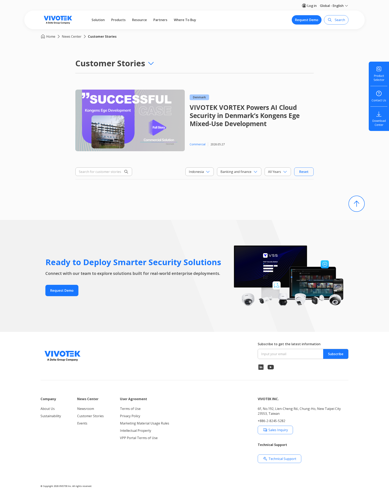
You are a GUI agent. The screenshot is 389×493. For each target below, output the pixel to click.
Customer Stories (102, 36)
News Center (71, 36)
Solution (98, 20)
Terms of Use (130, 408)
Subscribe (335, 354)
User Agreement (133, 399)
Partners (160, 20)
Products (118, 20)
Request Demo (306, 20)
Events (82, 423)
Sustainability (51, 416)
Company (48, 399)
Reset (304, 171)
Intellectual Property (135, 430)
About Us (48, 408)
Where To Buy (185, 20)
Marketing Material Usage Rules (144, 423)
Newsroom (85, 408)
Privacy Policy (130, 416)
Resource (139, 20)
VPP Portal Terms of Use (139, 438)
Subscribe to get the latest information (289, 344)
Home (50, 36)
